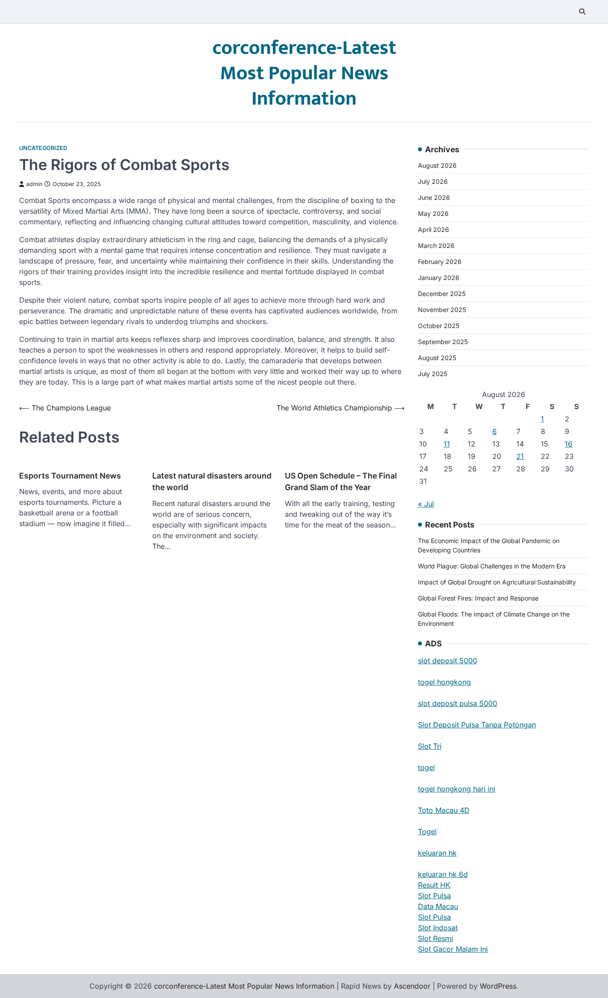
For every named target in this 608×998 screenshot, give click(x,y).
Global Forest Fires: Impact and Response (478, 598)
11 (447, 443)
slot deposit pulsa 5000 (457, 703)
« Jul (426, 503)
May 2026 (433, 213)
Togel (427, 831)
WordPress (498, 986)
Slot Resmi (435, 938)
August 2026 (437, 165)
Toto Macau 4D (444, 810)
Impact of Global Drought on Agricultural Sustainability (497, 582)
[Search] (582, 11)
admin (34, 184)
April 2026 (433, 229)
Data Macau (438, 906)
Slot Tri (430, 746)
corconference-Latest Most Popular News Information (304, 73)
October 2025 (438, 325)
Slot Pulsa (434, 895)
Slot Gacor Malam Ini (453, 949)
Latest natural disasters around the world (212, 481)
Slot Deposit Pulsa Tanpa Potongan (477, 724)
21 (520, 456)
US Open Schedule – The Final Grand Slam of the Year (341, 481)
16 (568, 443)
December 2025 (442, 293)
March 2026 (436, 245)
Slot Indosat (438, 927)
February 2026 (440, 261)
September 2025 (443, 341)
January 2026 (438, 277)
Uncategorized (43, 148)
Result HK (434, 884)
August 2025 (437, 357)
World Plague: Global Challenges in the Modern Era (492, 566)
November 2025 (442, 309)
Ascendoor (412, 986)
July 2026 (433, 181)
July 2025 (432, 373)
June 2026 (434, 197)
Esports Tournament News (70, 475)
